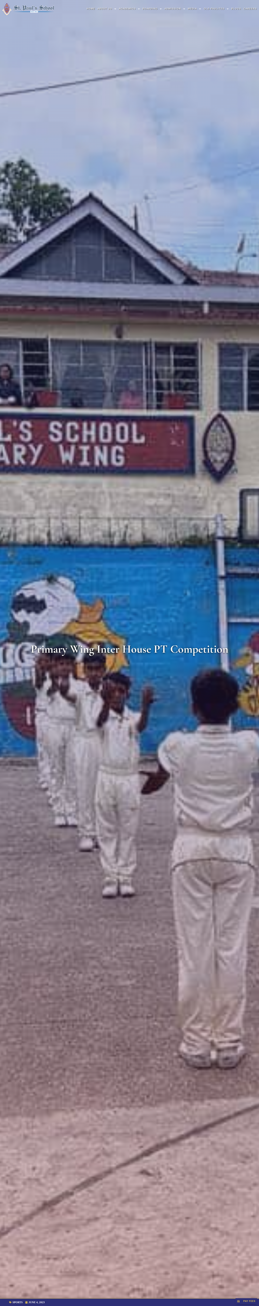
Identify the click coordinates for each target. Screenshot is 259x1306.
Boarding (150, 8)
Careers (250, 8)
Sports (18, 1302)
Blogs (236, 8)
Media (192, 8)
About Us (105, 8)
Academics (127, 8)
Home (91, 8)
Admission (173, 8)
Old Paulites (214, 8)
